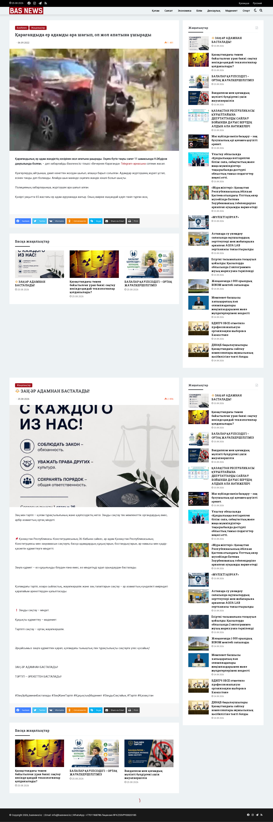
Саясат (169, 10)
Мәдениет (231, 10)
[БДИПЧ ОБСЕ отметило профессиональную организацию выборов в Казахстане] (198, 328)
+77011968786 (93, 815)
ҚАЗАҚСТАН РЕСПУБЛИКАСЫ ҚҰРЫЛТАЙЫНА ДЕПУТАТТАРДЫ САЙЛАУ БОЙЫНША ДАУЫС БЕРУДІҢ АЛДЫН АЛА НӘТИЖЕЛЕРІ (233, 118)
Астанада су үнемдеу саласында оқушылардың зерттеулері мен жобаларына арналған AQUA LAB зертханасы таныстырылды (233, 241)
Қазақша (244, 3)
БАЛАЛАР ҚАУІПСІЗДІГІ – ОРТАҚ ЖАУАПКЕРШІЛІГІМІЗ (148, 283)
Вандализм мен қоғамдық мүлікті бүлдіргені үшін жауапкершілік (231, 96)
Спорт (246, 10)
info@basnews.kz (61, 815)
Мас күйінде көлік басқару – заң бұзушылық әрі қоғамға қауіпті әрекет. (235, 140)
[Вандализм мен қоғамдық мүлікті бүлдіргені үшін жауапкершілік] (198, 98)
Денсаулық (213, 10)
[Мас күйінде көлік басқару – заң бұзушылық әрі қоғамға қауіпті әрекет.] (198, 141)
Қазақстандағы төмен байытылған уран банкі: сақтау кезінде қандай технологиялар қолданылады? (92, 287)
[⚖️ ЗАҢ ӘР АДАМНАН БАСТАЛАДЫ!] (39, 264)
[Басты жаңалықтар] (26, 10)
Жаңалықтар (38, 28)
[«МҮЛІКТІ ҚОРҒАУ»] (198, 222)
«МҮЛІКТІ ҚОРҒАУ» (225, 217)
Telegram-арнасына (133, 163)
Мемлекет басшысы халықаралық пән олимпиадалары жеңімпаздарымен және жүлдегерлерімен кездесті (231, 305)
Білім (199, 10)
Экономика (184, 10)
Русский (257, 3)
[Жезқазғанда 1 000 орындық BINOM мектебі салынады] (198, 286)
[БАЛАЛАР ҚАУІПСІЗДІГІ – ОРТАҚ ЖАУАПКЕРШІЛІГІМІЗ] (148, 264)
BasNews (22, 28)
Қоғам (155, 10)
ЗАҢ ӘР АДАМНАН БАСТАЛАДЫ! (30, 283)
